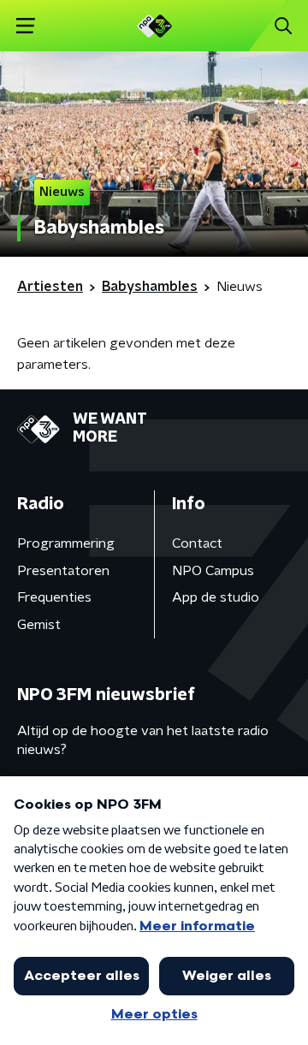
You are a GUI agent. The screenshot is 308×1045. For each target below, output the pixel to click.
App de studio (215, 597)
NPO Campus (213, 571)
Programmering (66, 543)
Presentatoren (63, 571)
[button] (25, 26)
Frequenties (54, 597)
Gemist (39, 625)
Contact (197, 543)
